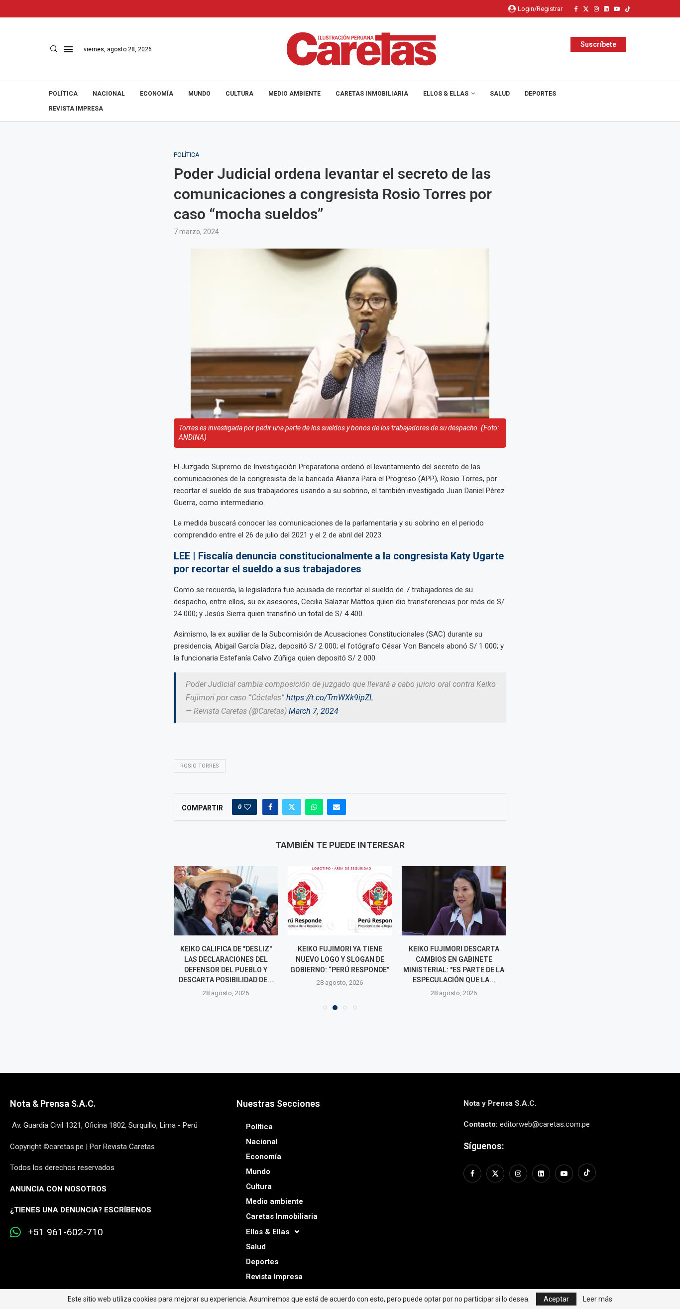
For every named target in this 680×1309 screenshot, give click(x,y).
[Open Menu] (68, 49)
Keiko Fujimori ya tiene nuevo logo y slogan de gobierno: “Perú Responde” (340, 959)
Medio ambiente (294, 93)
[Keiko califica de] (226, 900)
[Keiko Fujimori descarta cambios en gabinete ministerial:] (454, 900)
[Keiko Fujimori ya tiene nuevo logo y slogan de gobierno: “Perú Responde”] (340, 900)
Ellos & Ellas (445, 93)
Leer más (597, 1299)
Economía (156, 93)
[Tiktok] (627, 8)
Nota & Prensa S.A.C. (53, 1103)
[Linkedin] (606, 8)
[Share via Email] (336, 807)
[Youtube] (616, 8)
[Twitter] (585, 8)
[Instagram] (596, 8)
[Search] (54, 49)
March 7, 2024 (314, 711)
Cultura (239, 93)
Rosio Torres (199, 766)
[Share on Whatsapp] (314, 807)
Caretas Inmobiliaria (372, 93)
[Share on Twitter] (291, 807)
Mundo (199, 93)
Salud (500, 93)
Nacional (109, 93)
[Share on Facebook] (270, 807)
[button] (187, 937)
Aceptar (556, 1299)
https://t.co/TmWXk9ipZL (329, 697)
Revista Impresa (76, 108)
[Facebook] (576, 8)
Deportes (540, 93)
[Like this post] (247, 807)
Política (63, 93)
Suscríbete (598, 44)
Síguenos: (483, 1146)
